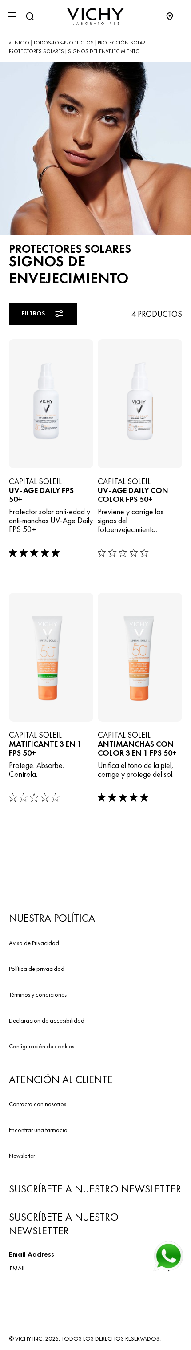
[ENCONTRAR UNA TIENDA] (174, 16)
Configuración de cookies (41, 1046)
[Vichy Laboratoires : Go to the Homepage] (95, 16)
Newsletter (22, 1156)
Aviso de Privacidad (34, 943)
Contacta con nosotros (37, 1104)
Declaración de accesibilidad (46, 1020)
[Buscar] (29, 16)
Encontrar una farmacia (38, 1130)
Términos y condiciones (38, 994)
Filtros (33, 313)
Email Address (31, 1254)
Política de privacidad (36, 969)
